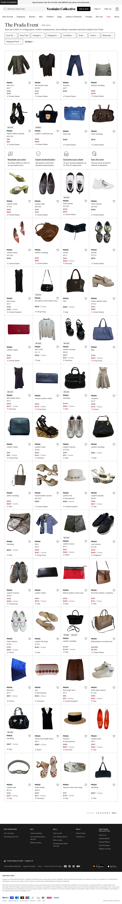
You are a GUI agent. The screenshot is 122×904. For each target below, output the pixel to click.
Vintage (88, 16)
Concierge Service (11, 836)
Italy (44, 901)
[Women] (37, 17)
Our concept (9, 833)
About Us (118, 16)
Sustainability (104, 838)
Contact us (80, 836)
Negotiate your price (17, 159)
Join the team (104, 845)
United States (24, 901)
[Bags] (64, 17)
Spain (39, 901)
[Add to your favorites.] (29, 82)
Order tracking (36, 833)
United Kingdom (13, 901)
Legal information (29, 866)
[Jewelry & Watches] (83, 17)
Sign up (107, 9)
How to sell (57, 833)
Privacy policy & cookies (53, 866)
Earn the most (97, 159)
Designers (21, 16)
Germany (33, 901)
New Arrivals (7, 16)
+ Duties (71, 261)
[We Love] (105, 17)
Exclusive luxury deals (73, 159)
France (4, 901)
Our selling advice (60, 836)
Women (32, 16)
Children (50, 16)
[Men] (45, 17)
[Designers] (27, 17)
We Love (99, 16)
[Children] (55, 17)
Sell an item (83, 9)
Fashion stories (105, 849)
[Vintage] (94, 17)
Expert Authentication (45, 159)
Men (41, 16)
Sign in (97, 9)
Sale (108, 16)
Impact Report (104, 842)
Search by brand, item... (16, 9)
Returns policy (35, 842)
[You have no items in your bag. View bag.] (117, 9)
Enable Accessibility (9, 2)
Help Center (80, 833)
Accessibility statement (12, 866)
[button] (117, 9)
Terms (40, 866)
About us (102, 835)
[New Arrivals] (15, 17)
